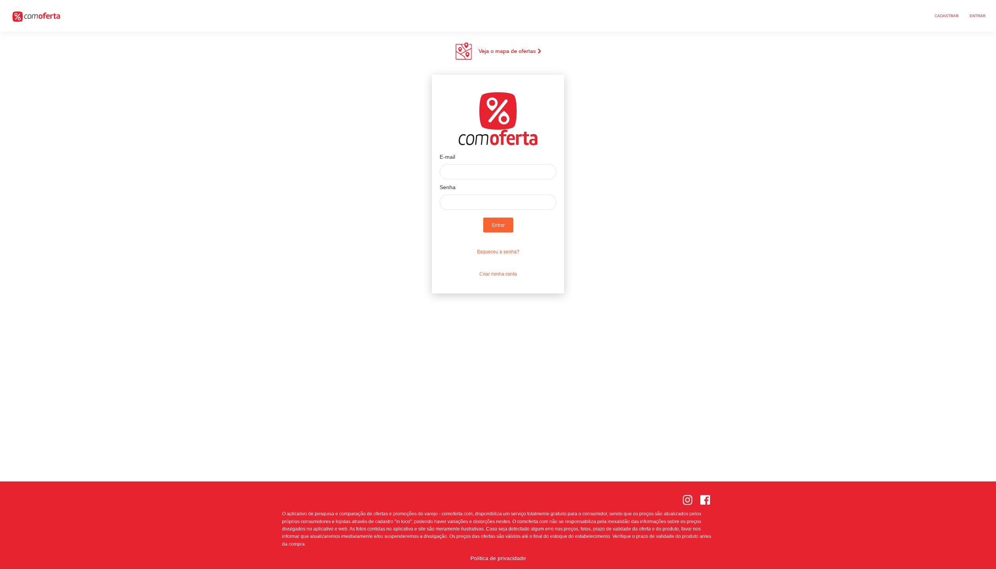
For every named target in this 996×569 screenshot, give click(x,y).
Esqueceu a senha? (498, 251)
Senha (448, 187)
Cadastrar (947, 16)
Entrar (977, 16)
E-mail (447, 157)
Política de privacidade (498, 558)
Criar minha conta (498, 274)
